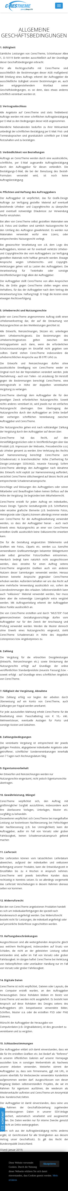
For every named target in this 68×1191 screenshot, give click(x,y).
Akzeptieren (49, 1163)
